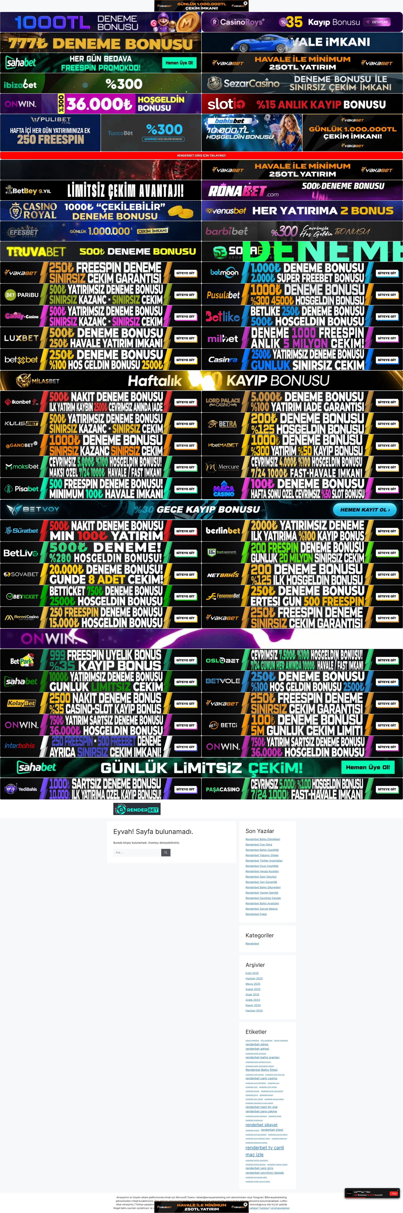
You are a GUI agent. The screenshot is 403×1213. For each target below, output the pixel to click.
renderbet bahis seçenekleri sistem (260, 1066)
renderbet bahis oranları (263, 1057)
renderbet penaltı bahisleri (256, 1116)
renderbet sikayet (262, 1124)
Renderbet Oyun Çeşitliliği (262, 866)
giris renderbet (266, 1040)
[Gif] (201, 380)
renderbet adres (257, 1044)
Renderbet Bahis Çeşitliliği (262, 850)
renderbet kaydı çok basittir (272, 1091)
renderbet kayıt (252, 1095)
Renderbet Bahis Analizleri (262, 903)
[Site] (100, 272)
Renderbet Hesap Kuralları (262, 871)
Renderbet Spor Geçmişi (261, 876)
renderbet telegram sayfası (256, 1143)
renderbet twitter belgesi (256, 1164)
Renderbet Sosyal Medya (262, 908)
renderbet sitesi (272, 1130)
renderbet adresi (257, 1049)
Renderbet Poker (256, 914)
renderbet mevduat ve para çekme (259, 1103)
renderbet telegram (279, 1138)
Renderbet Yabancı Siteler (262, 855)
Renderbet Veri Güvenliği (261, 882)
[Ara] (165, 852)
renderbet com (273, 1083)
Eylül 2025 (252, 973)
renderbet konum (266, 1095)
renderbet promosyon (254, 1120)
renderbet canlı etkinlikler (256, 1083)
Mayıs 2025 (253, 983)
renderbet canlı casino (261, 1078)
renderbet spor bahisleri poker (258, 1138)
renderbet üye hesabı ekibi (256, 1177)
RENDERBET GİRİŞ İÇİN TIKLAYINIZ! (201, 155)
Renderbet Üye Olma (259, 844)
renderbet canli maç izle (274, 1075)
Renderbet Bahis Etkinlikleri (263, 839)
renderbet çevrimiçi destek (265, 1173)
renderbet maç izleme (254, 1099)
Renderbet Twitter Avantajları (264, 860)
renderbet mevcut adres (274, 1099)
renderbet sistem (252, 1130)
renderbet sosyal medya (277, 1135)
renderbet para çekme (261, 1111)
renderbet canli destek (255, 1075)
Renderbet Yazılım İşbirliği (262, 892)
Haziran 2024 (254, 1010)
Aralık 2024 (253, 999)
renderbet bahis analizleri (256, 1053)
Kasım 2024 (253, 1005)
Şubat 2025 (253, 989)
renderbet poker (274, 1116)
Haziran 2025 (254, 978)
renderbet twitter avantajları (257, 1160)
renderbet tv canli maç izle (265, 1151)
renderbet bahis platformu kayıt (258, 1062)
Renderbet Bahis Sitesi (262, 1070)
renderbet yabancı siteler (277, 1164)
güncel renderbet (281, 1040)
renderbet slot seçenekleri (256, 1135)
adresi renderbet (252, 1040)
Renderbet (252, 943)
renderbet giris (252, 1087)
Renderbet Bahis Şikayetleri (263, 887)
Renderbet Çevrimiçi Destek (263, 898)
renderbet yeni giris (259, 1168)
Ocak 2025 (252, 994)
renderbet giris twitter (268, 1087)
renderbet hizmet (252, 1091)
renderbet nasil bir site (262, 1107)
